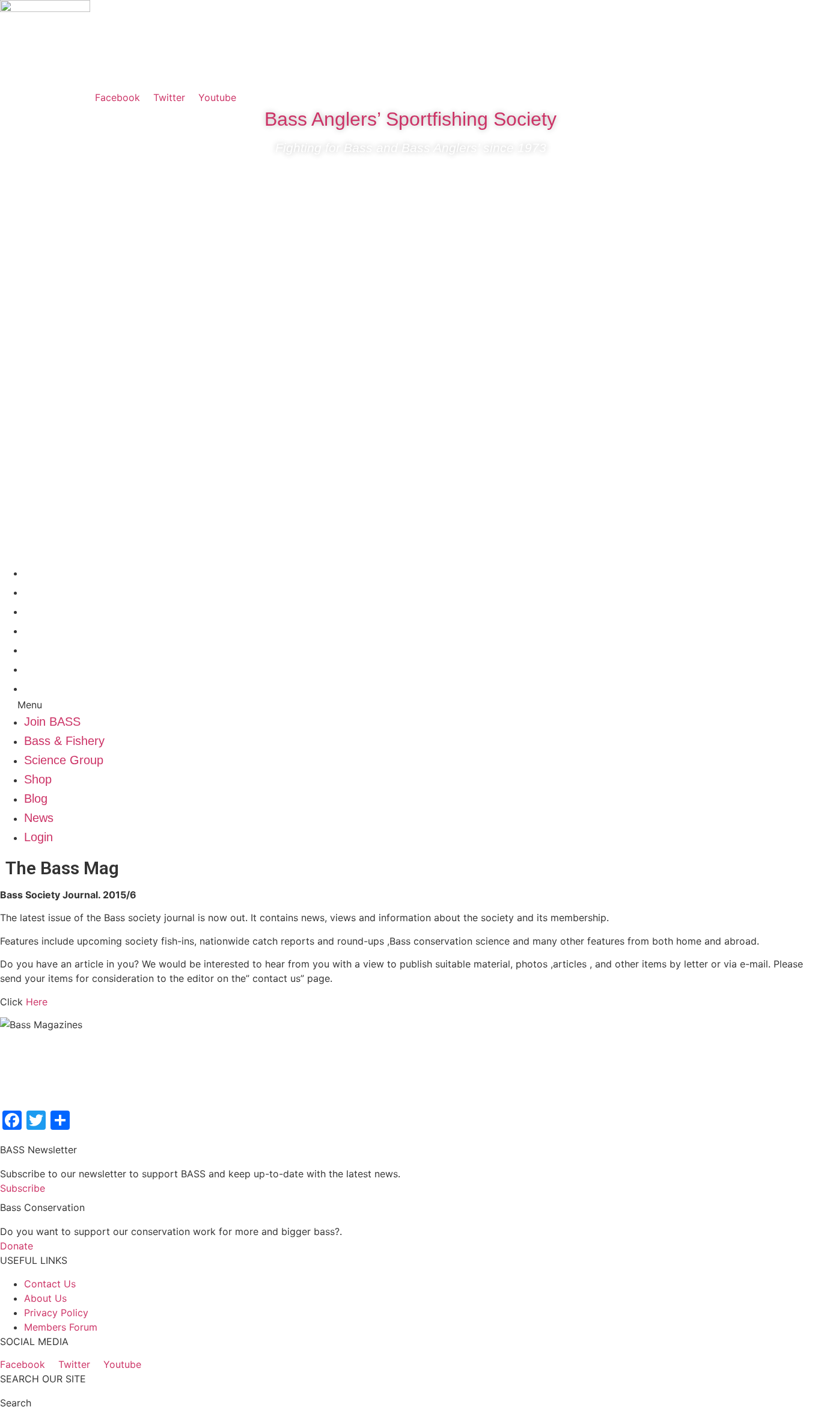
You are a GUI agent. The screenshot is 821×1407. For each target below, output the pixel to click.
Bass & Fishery (64, 591)
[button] (410, 704)
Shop (38, 630)
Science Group (63, 611)
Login (38, 687)
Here (36, 1002)
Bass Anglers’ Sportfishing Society (410, 119)
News (38, 668)
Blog (35, 649)
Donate (16, 1246)
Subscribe (22, 1188)
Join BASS (52, 572)
